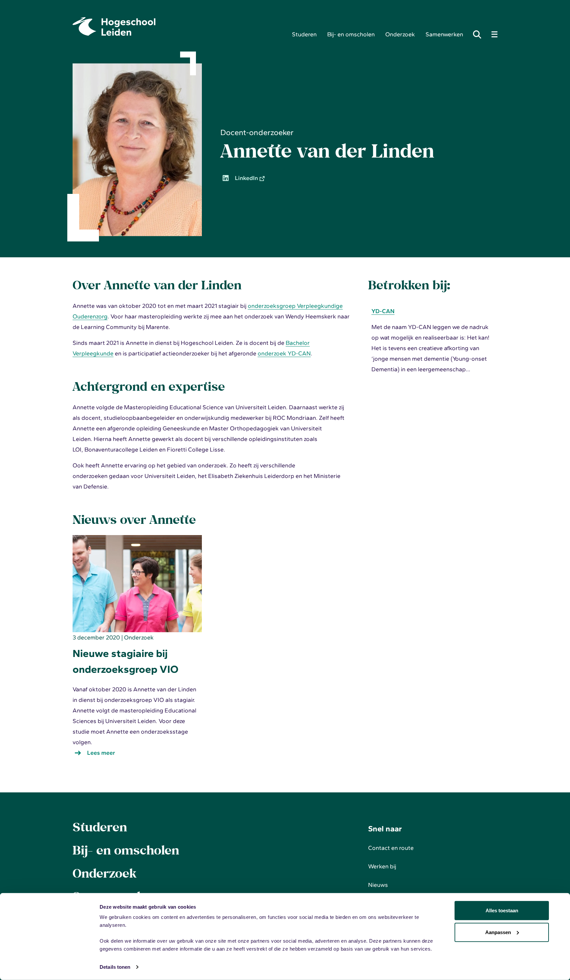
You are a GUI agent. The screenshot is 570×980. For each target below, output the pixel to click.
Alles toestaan (502, 910)
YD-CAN (383, 311)
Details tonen (115, 967)
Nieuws (378, 885)
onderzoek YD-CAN (284, 353)
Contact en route (391, 848)
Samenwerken (444, 34)
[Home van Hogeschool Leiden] (177, 26)
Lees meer (102, 753)
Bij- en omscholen (351, 34)
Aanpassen (498, 932)
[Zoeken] (479, 34)
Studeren (304, 34)
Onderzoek (400, 34)
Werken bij (382, 866)
